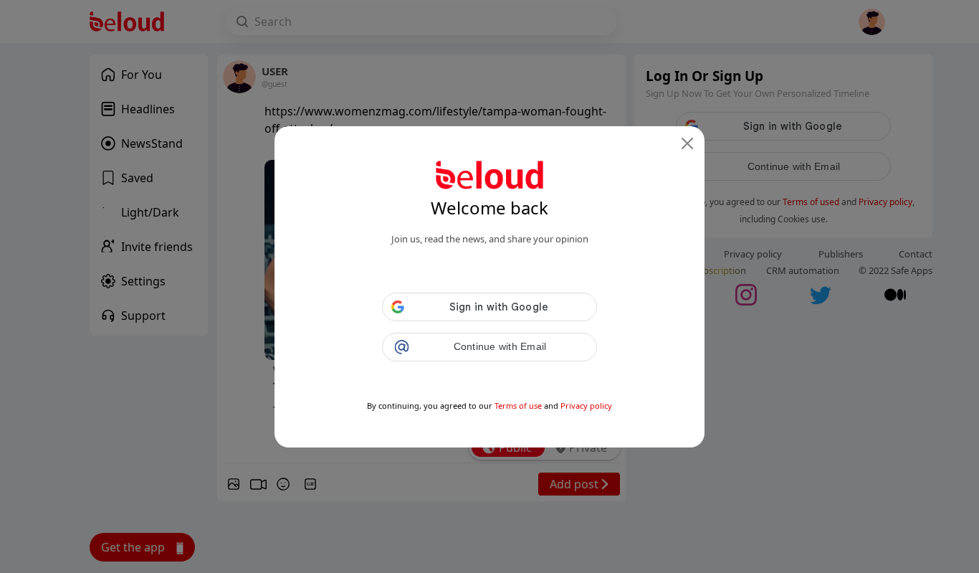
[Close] (687, 143)
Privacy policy (586, 405)
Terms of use (518, 405)
